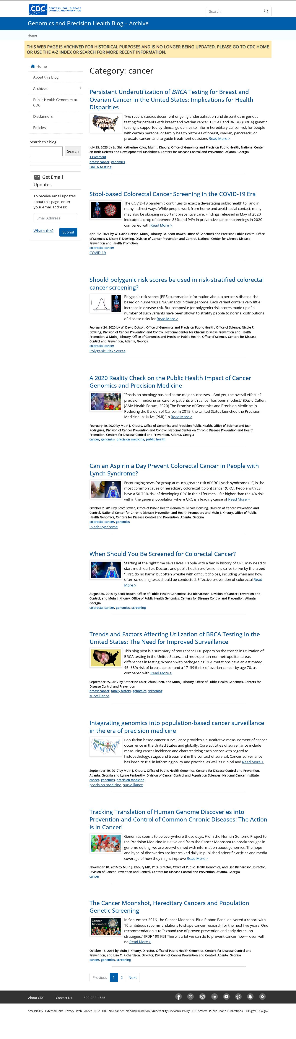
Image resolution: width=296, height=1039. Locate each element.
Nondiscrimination (138, 1011)
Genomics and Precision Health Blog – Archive (88, 23)
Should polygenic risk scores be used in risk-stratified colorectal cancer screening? (176, 283)
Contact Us (64, 998)
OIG (104, 1011)
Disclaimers (43, 116)
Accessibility (35, 1011)
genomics (118, 162)
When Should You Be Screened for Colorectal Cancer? (162, 554)
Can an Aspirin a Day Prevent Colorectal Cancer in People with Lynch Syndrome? (174, 469)
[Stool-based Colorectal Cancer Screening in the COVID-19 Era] (105, 211)
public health (155, 439)
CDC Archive (199, 1011)
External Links (54, 1011)
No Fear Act (116, 1011)
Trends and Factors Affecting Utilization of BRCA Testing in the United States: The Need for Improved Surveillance (174, 638)
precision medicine (130, 439)
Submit (68, 232)
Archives (40, 88)
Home (32, 35)
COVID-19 (97, 252)
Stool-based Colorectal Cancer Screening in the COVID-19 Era (172, 194)
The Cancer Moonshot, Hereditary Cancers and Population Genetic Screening (169, 906)
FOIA (97, 1011)
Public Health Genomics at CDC (55, 102)
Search (73, 151)
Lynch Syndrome (103, 526)
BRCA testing (100, 166)
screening (139, 608)
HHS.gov (250, 1011)
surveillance (99, 695)
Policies (39, 127)
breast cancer (99, 162)
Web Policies (84, 1011)
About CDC (36, 998)
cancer (94, 439)
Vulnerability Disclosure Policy (170, 1011)
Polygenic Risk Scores (107, 350)
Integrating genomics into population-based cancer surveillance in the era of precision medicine (176, 726)
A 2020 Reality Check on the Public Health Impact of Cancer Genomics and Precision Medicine (170, 381)
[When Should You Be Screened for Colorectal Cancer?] (105, 571)
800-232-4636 (94, 998)
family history (121, 691)
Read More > (219, 138)
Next (132, 977)
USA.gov (263, 1011)
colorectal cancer (101, 248)
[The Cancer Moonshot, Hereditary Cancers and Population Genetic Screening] (105, 928)
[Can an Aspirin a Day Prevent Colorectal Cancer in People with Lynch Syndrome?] (105, 491)
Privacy (69, 1011)
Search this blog (43, 141)
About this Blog (46, 77)
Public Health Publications (226, 1011)
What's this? (44, 230)
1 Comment (97, 157)
